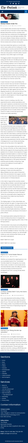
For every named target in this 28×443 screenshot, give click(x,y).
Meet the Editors (6, 393)
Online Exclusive (6, 375)
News (3, 362)
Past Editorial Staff (8, 394)
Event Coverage (6, 391)
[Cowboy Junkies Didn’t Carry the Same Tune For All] (14, 281)
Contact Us (5, 387)
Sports (3, 364)
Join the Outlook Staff (8, 389)
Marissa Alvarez (16, 334)
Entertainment (4, 22)
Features (4, 368)
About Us (4, 385)
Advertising (5, 396)
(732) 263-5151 (19, 431)
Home (3, 360)
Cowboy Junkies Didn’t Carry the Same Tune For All (14, 292)
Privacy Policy (5, 400)
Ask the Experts (6, 377)
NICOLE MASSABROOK (18, 295)
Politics (4, 366)
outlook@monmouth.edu (10, 433)
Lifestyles (4, 373)
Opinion (4, 371)
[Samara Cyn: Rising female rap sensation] (14, 318)
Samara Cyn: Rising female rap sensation (11, 331)
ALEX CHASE (14, 256)
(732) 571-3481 (8, 431)
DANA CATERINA (17, 25)
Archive (4, 398)
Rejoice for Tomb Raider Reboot (11, 254)
